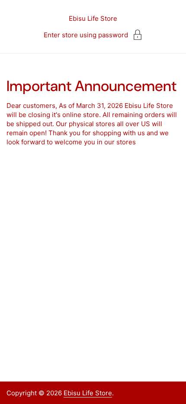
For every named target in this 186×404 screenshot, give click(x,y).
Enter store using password (86, 35)
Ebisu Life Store (93, 18)
